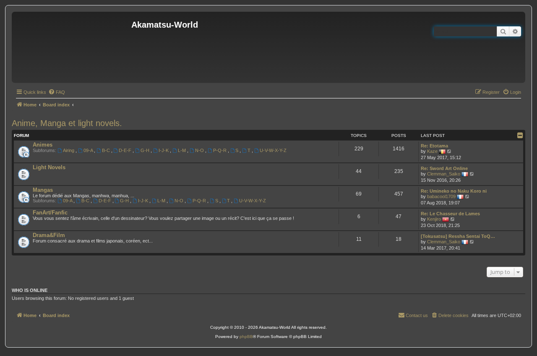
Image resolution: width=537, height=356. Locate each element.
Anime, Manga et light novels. (67, 123)
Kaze (432, 151)
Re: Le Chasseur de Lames (450, 213)
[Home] (72, 47)
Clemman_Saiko (443, 173)
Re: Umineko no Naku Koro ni (454, 190)
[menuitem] (56, 92)
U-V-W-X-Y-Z (273, 150)
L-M (182, 150)
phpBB (246, 336)
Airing (69, 150)
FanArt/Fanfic (50, 212)
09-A (88, 150)
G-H (146, 150)
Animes (42, 145)
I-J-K (164, 150)
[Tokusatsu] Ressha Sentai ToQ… (458, 236)
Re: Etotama (434, 145)
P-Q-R (220, 150)
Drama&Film (49, 235)
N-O (200, 150)
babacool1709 (441, 196)
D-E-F (126, 150)
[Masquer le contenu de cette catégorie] (520, 135)
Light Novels (49, 167)
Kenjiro (434, 219)
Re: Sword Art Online (444, 168)
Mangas (43, 190)
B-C (106, 150)
